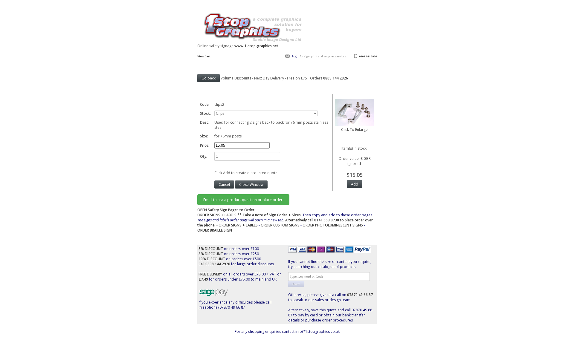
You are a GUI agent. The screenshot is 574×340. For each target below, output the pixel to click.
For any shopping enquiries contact (265, 331)
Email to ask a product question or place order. (243, 199)
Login (295, 56)
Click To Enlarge (354, 129)
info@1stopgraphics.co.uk (317, 331)
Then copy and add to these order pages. (285, 220)
